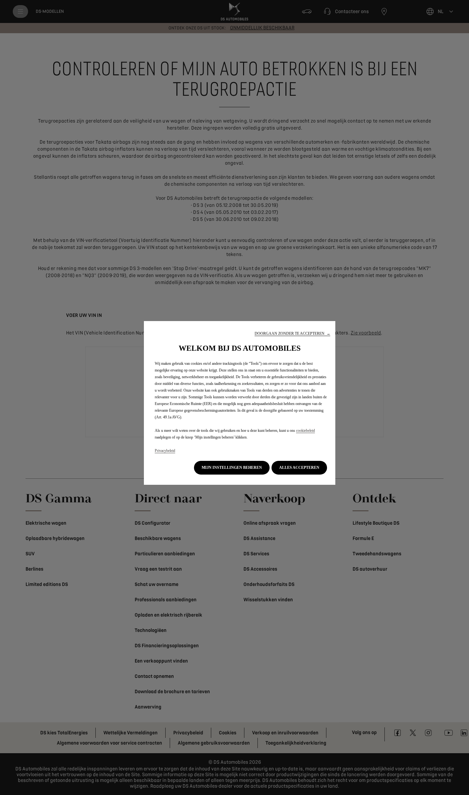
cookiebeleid (305, 430)
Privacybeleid (165, 450)
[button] (292, 333)
